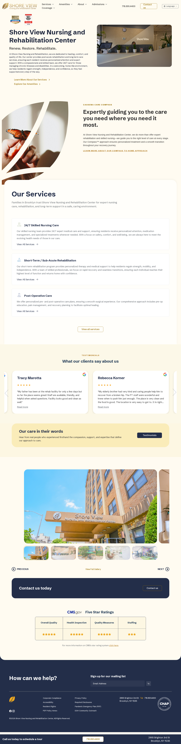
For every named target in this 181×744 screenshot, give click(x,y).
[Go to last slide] (6, 393)
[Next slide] (174, 392)
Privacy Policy (81, 698)
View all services (90, 329)
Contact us (147, 6)
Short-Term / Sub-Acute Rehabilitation (50, 260)
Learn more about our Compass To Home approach (115, 151)
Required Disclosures (83, 702)
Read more (22, 407)
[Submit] (148, 683)
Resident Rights (49, 706)
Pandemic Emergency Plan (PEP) (88, 706)
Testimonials (149, 435)
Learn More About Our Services (30, 79)
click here (113, 645)
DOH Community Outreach (86, 711)
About (81, 4)
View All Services (26, 244)
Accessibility (48, 702)
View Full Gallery (93, 569)
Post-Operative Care (38, 295)
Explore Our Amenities (26, 84)
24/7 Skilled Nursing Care (41, 225)
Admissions (98, 4)
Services (46, 4)
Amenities (64, 4)
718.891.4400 (128, 6)
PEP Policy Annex (50, 711)
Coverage (47, 8)
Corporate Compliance (52, 698)
